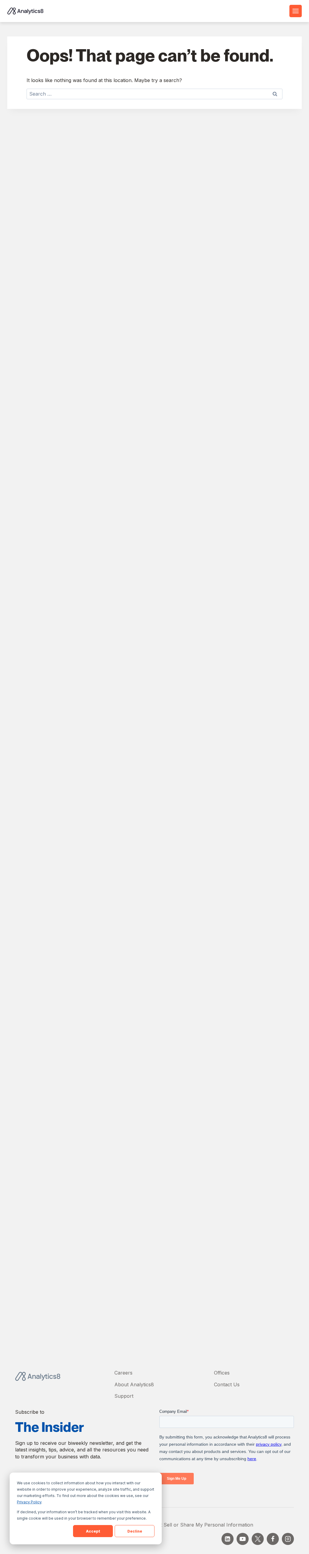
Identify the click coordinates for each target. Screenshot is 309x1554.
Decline (134, 1531)
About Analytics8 (134, 1384)
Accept (93, 1531)
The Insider (49, 1427)
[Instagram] (288, 1539)
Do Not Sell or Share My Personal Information (199, 1525)
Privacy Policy (29, 1502)
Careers (123, 1373)
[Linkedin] (227, 1539)
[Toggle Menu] (295, 11)
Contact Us (227, 1384)
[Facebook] (273, 1539)
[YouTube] (243, 1539)
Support (123, 1396)
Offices (222, 1373)
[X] (258, 1539)
